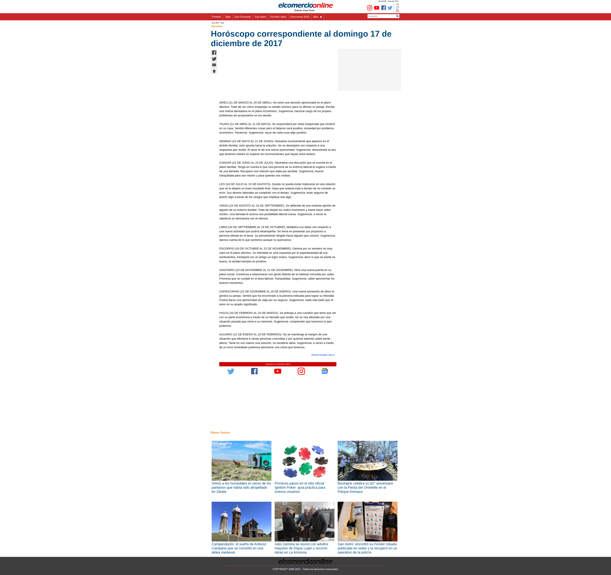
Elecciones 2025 (299, 16)
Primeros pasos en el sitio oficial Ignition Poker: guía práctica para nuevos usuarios (300, 487)
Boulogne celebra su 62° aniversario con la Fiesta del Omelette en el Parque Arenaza (365, 487)
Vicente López (278, 16)
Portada (216, 16)
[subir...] (214, 71)
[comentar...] (214, 65)
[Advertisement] (276, 76)
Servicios (216, 26)
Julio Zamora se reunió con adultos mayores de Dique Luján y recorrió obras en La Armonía (301, 548)
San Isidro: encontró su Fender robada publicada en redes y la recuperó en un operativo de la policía (367, 548)
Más (315, 16)
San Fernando (243, 16)
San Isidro (260, 16)
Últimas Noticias (220, 432)
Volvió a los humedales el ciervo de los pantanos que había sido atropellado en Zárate (241, 487)
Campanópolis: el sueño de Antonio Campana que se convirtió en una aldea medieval (239, 548)
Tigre (228, 16)
